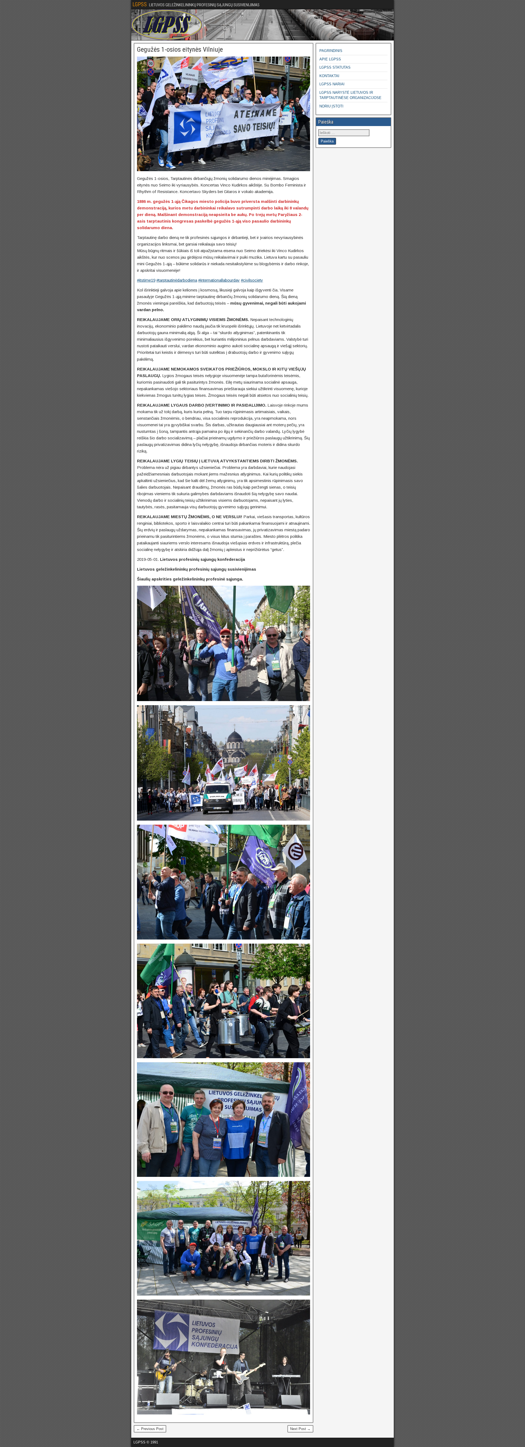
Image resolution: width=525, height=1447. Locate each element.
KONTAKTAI (329, 76)
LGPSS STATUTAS (335, 67)
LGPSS (139, 4)
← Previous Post (150, 1429)
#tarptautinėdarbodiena (176, 280)
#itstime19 (146, 280)
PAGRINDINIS (330, 51)
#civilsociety (252, 280)
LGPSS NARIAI (332, 84)
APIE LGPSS (330, 59)
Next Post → (300, 1429)
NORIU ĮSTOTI (331, 106)
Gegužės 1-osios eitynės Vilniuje (180, 49)
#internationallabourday (219, 280)
